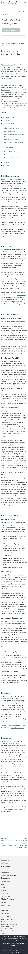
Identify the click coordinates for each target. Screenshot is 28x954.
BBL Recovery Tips (8, 147)
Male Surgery (5, 872)
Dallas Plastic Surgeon (17, 728)
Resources (9, 12)
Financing (4, 887)
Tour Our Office (5, 905)
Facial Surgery (5, 869)
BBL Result (6, 120)
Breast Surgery (5, 866)
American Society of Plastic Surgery (14, 621)
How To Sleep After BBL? (11, 131)
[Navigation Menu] (25, 2)
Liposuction (10, 74)
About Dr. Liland (5, 881)
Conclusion (6, 162)
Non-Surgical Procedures (8, 875)
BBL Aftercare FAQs (8, 123)
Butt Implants (21, 295)
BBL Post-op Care (9, 152)
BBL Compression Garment (12, 158)
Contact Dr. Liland (6, 725)
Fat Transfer (15, 69)
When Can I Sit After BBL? (11, 128)
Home (3, 12)
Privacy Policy (5, 893)
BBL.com (19, 254)
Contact (3, 902)
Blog (2, 884)
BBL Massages (8, 155)
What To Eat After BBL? (11, 139)
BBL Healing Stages (9, 117)
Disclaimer (6, 165)
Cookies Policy (5, 896)
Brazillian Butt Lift (7, 65)
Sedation (3, 890)
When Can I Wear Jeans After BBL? (14, 142)
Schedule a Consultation (11, 30)
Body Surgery (5, 863)
